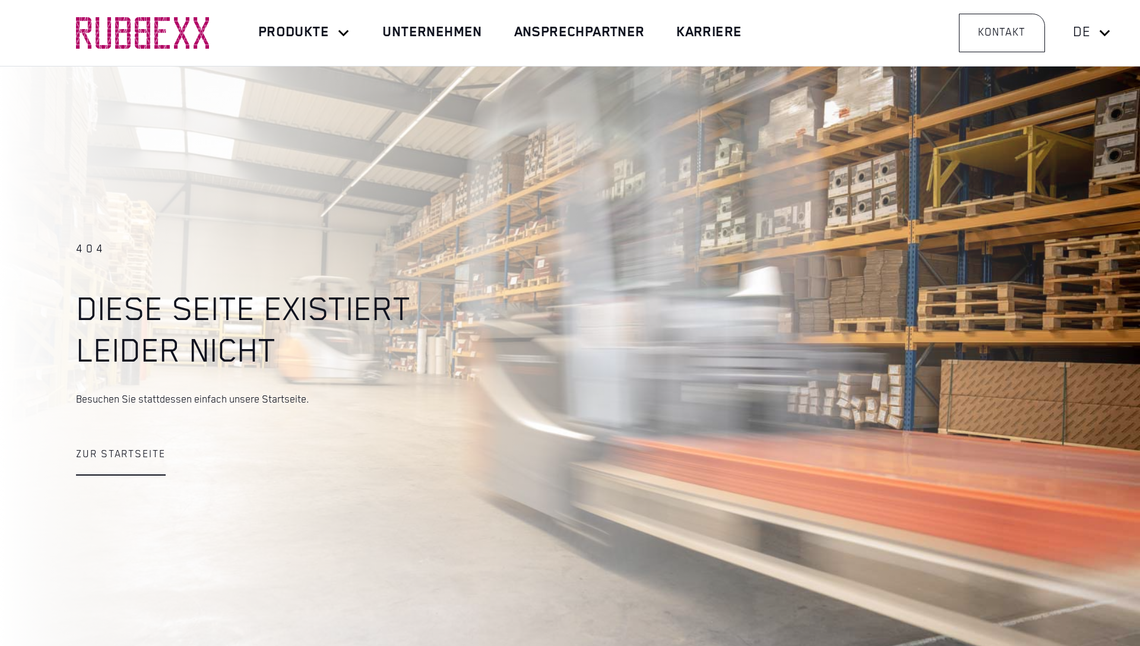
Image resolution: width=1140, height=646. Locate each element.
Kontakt (1001, 32)
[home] (142, 33)
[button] (304, 33)
